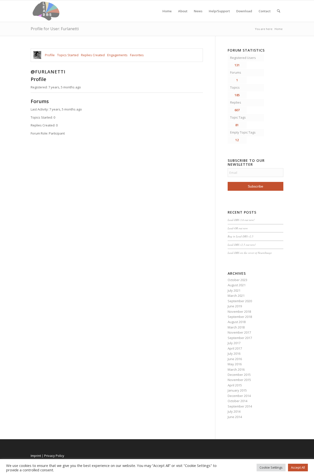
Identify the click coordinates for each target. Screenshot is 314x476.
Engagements (117, 55)
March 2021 (236, 295)
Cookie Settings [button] (271, 467)
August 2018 (237, 322)
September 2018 (240, 316)
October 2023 (237, 280)
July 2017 (234, 343)
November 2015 (239, 380)
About (182, 11)
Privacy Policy (54, 455)
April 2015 (235, 385)
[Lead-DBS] (46, 11)
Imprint (36, 455)
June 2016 (235, 359)
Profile (50, 55)
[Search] (278, 11)
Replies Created (93, 55)
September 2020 (240, 301)
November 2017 (239, 332)
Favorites (137, 55)
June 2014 (235, 417)
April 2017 (235, 348)
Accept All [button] (298, 467)
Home (167, 11)
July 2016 (234, 353)
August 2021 (237, 285)
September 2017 (240, 338)
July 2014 (234, 411)
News (198, 11)
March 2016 (236, 369)
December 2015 (239, 374)
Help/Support (219, 11)
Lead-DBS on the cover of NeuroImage (250, 253)
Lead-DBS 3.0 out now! (241, 220)
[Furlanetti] (37, 55)
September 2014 (240, 406)
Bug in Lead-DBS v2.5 (240, 236)
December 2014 (239, 396)
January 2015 (237, 390)
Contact (265, 11)
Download (244, 11)
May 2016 (235, 364)
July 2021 (234, 290)
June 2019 (235, 306)
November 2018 (239, 311)
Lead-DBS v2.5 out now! (242, 244)
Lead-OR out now (238, 228)
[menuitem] (278, 11)
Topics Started (67, 55)
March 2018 (236, 327)
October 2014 (237, 401)
